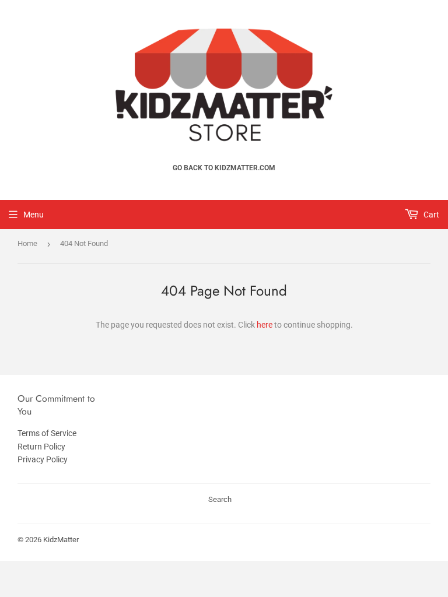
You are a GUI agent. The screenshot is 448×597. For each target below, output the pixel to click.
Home (27, 243)
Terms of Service (47, 433)
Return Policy (41, 446)
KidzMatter (61, 539)
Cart (430, 214)
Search (220, 499)
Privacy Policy (43, 459)
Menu (33, 214)
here (264, 324)
